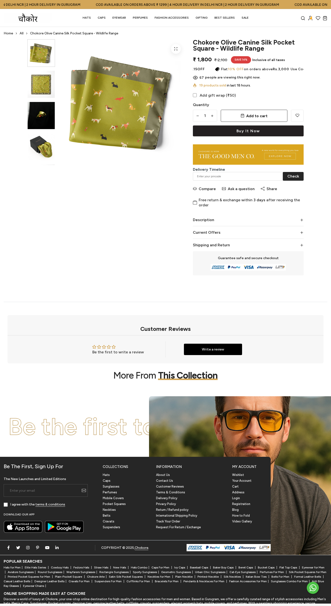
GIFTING (202, 17)
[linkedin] (57, 547)
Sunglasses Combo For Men (289, 581)
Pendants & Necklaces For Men (204, 581)
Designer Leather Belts (49, 581)
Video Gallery (242, 521)
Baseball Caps (199, 567)
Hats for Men (12, 567)
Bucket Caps (266, 567)
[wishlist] (318, 18)
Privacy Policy (166, 504)
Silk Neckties (233, 576)
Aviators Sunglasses (21, 572)
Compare (207, 188)
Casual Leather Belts (17, 581)
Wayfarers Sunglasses (80, 572)
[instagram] (28, 547)
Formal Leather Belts (308, 576)
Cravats (108, 521)
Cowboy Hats (60, 567)
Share (272, 188)
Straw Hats (101, 567)
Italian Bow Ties (256, 576)
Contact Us (164, 480)
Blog (235, 510)
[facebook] (8, 547)
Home (8, 33)
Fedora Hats (81, 567)
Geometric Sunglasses (176, 572)
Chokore (141, 548)
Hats (87, 17)
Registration (241, 504)
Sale (245, 17)
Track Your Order (168, 521)
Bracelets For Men (167, 581)
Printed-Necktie (208, 576)
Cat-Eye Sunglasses (242, 572)
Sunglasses (111, 486)
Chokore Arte (96, 576)
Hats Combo (139, 567)
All (22, 33)
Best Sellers (224, 17)
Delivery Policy (166, 498)
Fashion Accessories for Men (248, 581)
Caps (102, 17)
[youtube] (47, 547)
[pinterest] (37, 547)
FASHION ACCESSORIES (172, 17)
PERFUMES (140, 17)
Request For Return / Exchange (178, 527)
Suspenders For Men (108, 581)
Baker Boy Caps (223, 567)
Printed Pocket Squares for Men (29, 576)
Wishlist (238, 475)
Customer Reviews (170, 486)
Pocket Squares (114, 504)
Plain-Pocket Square (69, 576)
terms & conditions (50, 504)
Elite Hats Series (36, 567)
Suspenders (111, 527)
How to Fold (241, 515)
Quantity (201, 104)
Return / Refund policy (172, 510)
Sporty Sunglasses (145, 572)
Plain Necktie (184, 576)
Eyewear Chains (33, 586)
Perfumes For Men (272, 572)
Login (236, 498)
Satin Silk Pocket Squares (126, 576)
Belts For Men (280, 576)
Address (238, 492)
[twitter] (18, 547)
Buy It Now (248, 131)
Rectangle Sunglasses (114, 572)
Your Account (242, 480)
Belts (106, 515)
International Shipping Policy (176, 515)
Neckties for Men (159, 576)
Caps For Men (160, 567)
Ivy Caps (180, 567)
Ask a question (241, 188)
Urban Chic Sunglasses (210, 572)
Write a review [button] (213, 349)
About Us (163, 475)
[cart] (325, 18)
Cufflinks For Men (138, 581)
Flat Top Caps (288, 567)
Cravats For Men (79, 581)
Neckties (109, 510)
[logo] (28, 18)
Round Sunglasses (50, 572)
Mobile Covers (113, 498)
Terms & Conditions (170, 492)
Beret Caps (246, 567)
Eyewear (119, 17)
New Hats (120, 567)
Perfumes (110, 492)
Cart (235, 486)
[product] (176, 49)
